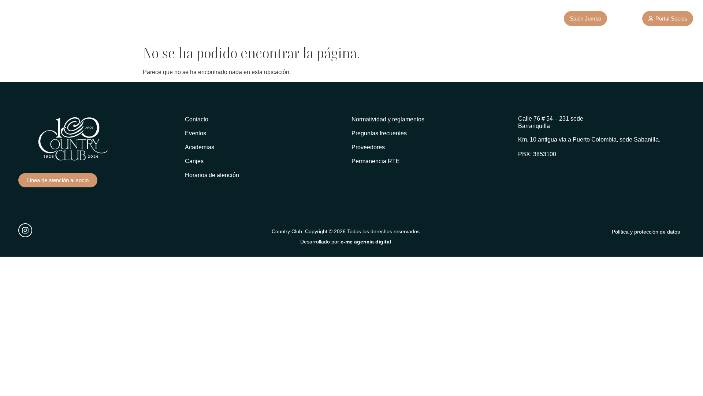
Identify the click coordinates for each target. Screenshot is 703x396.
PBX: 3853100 (537, 154)
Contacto (320, 18)
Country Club (112, 18)
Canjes (352, 18)
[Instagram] (25, 230)
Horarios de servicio (272, 18)
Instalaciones (166, 18)
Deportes (215, 18)
